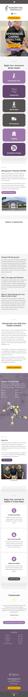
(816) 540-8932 (14, 683)
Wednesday (7, 638)
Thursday (7, 640)
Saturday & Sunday (7, 643)
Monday (8, 634)
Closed (20, 643)
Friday (7, 641)
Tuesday (8, 636)
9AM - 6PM (20, 634)
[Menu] (14, 695)
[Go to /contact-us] (14, 516)
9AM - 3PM (20, 641)
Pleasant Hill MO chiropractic (10, 183)
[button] (8, 192)
